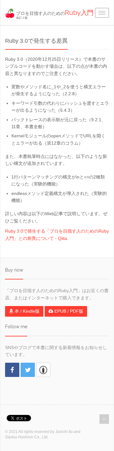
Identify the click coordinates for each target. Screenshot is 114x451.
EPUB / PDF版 (68, 311)
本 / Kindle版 (26, 311)
